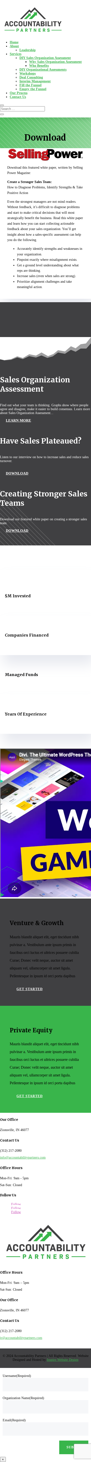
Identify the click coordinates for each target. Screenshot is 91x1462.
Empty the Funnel (32, 89)
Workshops (27, 73)
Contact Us (18, 97)
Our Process (18, 93)
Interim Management (35, 81)
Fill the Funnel (30, 85)
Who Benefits (39, 66)
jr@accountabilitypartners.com (21, 1338)
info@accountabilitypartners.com (23, 1157)
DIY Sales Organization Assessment (45, 58)
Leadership (27, 50)
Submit (73, 1447)
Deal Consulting (31, 77)
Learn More (18, 420)
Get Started (30, 989)
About (14, 46)
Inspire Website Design (62, 1360)
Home (14, 42)
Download (17, 473)
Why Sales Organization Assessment (55, 62)
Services (15, 54)
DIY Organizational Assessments (42, 69)
